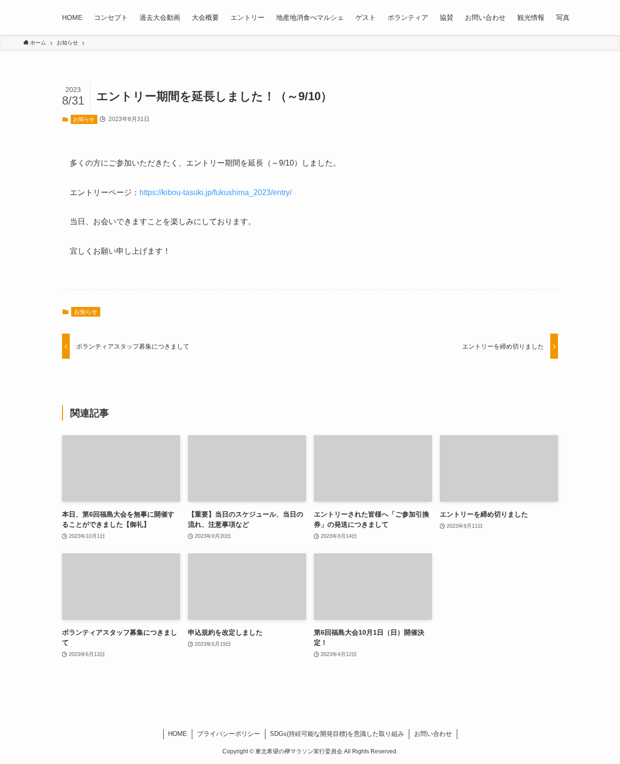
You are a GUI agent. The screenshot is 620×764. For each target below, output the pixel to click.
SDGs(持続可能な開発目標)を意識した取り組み (337, 733)
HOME (177, 733)
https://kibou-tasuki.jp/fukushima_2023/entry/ (216, 192)
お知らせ (83, 119)
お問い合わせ (433, 733)
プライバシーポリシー (228, 733)
